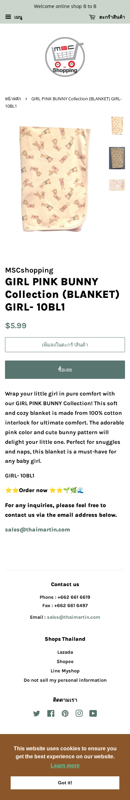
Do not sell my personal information (65, 680)
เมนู (17, 17)
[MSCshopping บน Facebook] (51, 715)
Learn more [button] (65, 765)
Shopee (65, 661)
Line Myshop (65, 671)
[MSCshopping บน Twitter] (36, 715)
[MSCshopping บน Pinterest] (65, 715)
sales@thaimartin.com (73, 617)
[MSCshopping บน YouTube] (93, 715)
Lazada (65, 652)
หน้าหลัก (13, 99)
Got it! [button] (65, 782)
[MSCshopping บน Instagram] (79, 715)
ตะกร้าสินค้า (111, 17)
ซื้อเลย (65, 369)
